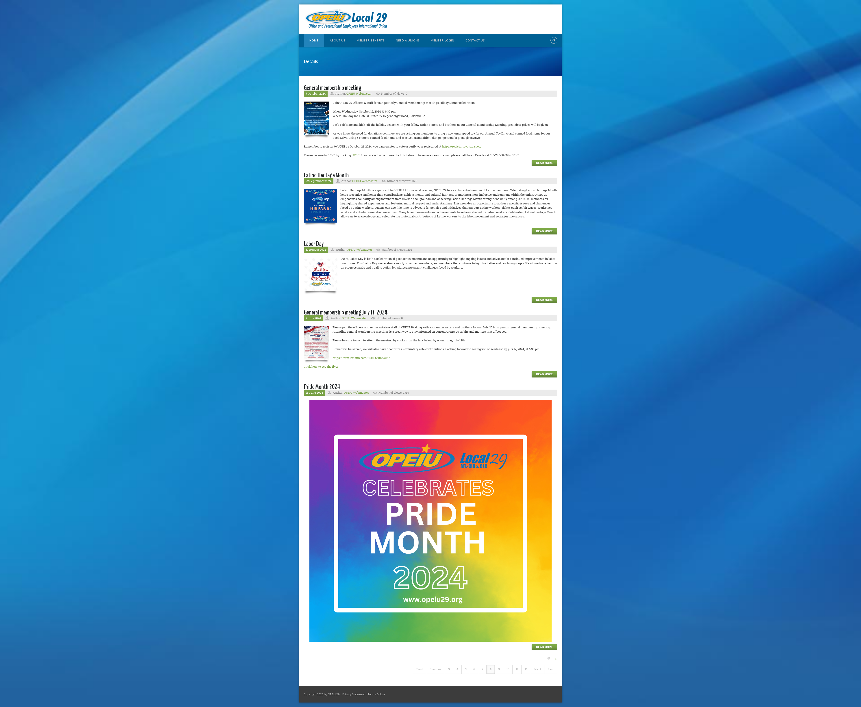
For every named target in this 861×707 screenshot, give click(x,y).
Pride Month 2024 (322, 386)
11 (517, 669)
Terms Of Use (376, 694)
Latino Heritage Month (326, 175)
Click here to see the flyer (321, 366)
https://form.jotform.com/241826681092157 (361, 358)
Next (537, 669)
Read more (544, 163)
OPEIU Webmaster (359, 93)
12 (526, 669)
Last (551, 669)
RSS (554, 659)
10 (508, 669)
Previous (435, 669)
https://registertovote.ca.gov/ (461, 146)
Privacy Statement (353, 694)
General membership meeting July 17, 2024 (345, 312)
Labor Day (314, 243)
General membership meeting (332, 87)
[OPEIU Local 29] (348, 19)
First (419, 669)
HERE (355, 155)
